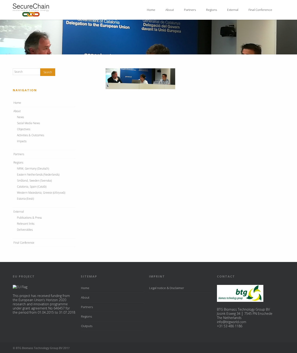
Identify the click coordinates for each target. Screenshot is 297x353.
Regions (211, 10)
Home (151, 10)
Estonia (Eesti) (25, 199)
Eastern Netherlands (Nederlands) (38, 174)
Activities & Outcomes (30, 135)
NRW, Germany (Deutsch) (33, 168)
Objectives (23, 129)
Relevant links (25, 224)
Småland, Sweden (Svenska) (34, 181)
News (20, 117)
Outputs (86, 326)
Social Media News (28, 123)
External (232, 10)
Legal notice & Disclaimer (166, 288)
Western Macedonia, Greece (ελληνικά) (41, 193)
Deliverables (25, 230)
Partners (190, 10)
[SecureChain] (31, 15)
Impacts (21, 141)
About (169, 10)
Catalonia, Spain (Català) (31, 187)
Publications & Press (29, 218)
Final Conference (260, 10)
